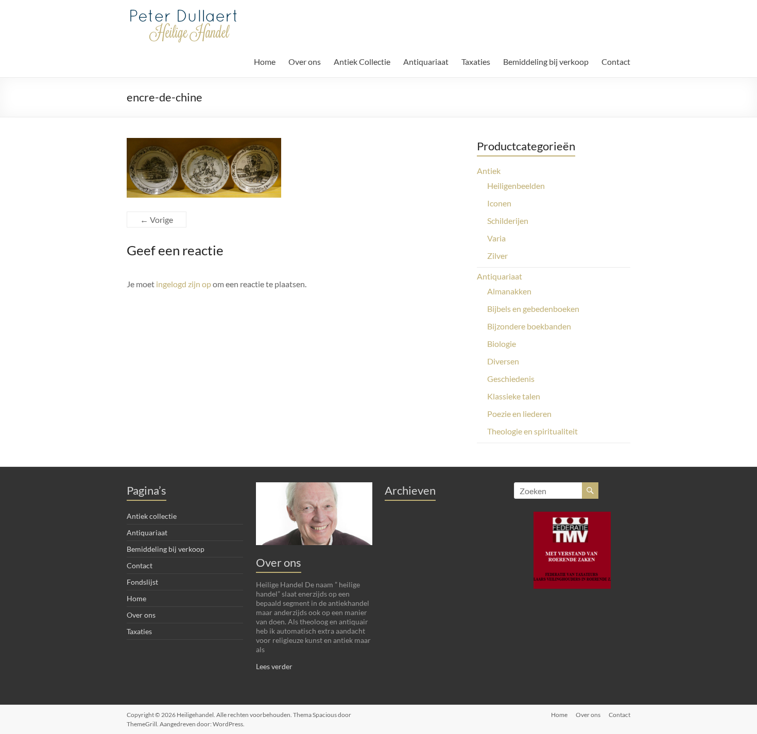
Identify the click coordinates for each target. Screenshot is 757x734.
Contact (615, 61)
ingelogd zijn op (183, 284)
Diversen (503, 361)
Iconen (499, 203)
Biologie (501, 343)
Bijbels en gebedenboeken (533, 308)
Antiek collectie (152, 516)
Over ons (304, 61)
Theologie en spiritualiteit (532, 431)
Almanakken (509, 291)
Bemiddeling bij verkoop (546, 61)
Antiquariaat (426, 61)
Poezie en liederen (519, 413)
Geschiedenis (511, 378)
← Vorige (156, 219)
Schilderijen (507, 220)
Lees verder (274, 666)
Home (265, 61)
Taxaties (475, 61)
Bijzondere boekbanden (529, 326)
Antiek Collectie (362, 61)
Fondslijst (142, 582)
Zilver (497, 255)
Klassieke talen (513, 396)
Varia (496, 238)
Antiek (489, 171)
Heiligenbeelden (516, 185)
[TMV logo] (572, 550)
